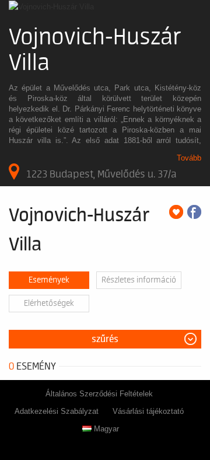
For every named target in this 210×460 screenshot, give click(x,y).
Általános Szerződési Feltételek (99, 393)
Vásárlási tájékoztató (148, 411)
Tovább (189, 158)
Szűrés (105, 339)
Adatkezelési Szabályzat (57, 411)
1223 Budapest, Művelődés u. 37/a (101, 174)
